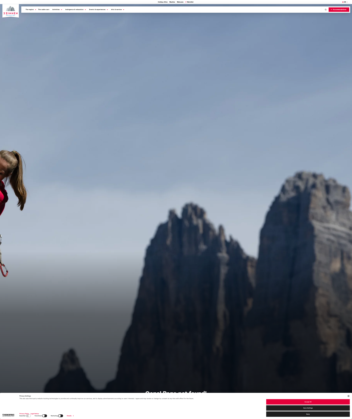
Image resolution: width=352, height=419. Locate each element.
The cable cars (43, 9)
